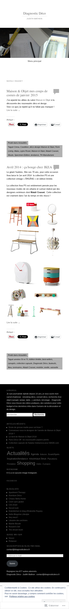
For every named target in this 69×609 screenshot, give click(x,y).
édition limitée (35, 359)
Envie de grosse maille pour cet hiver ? (26, 427)
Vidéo (38, 464)
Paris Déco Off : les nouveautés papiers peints (29, 440)
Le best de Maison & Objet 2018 (23, 437)
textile (46, 367)
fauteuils (52, 363)
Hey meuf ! (13, 517)
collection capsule (24, 363)
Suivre (12, 563)
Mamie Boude (15, 524)
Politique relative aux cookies (22, 596)
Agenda (35, 454)
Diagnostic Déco (34, 13)
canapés (12, 363)
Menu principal (34, 61)
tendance (35, 155)
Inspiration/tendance (17, 458)
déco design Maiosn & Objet (42, 147)
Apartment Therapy (17, 492)
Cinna (16, 147)
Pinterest (12, 541)
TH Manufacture (47, 155)
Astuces (43, 454)
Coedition (24, 147)
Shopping (26, 463)
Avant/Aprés (54, 454)
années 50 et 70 (21, 359)
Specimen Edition (22, 155)
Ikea (10, 367)
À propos (46, 464)
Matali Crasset (52, 151)
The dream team (16, 530)
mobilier (39, 367)
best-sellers (47, 359)
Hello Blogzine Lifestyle (19, 514)
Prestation (11, 464)
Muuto (10, 155)
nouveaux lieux (37, 458)
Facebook (12, 481)
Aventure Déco (15, 495)
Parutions (52, 459)
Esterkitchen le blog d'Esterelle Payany (26, 511)
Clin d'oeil (13, 505)
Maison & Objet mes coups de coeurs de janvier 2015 (27, 93)
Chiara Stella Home (17, 499)
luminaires (17, 367)
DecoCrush (14, 508)
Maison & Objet (43, 100)
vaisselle (54, 367)
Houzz (11, 538)
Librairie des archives (18, 520)
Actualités (22, 143)
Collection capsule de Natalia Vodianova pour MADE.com (34, 443)
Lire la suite (13, 110)
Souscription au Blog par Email (23, 546)
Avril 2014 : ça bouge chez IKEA (29, 167)
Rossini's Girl (14, 527)
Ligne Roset (25, 151)
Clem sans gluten (16, 502)
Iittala (16, 151)
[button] (16, 214)
